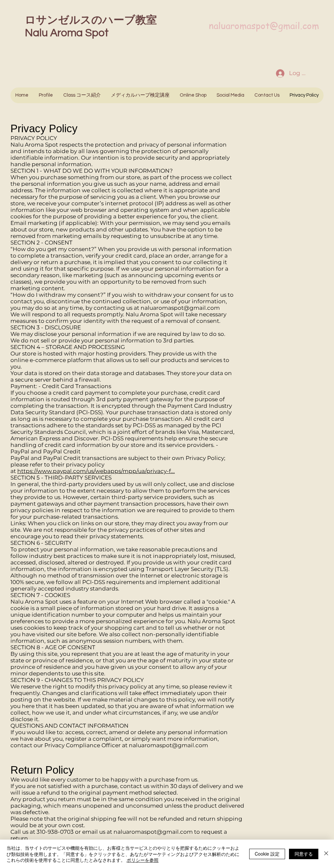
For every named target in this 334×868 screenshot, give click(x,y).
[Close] (326, 854)
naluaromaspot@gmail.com (264, 26)
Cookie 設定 (267, 853)
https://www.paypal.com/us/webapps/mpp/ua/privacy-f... (96, 471)
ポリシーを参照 (143, 860)
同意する (304, 853)
